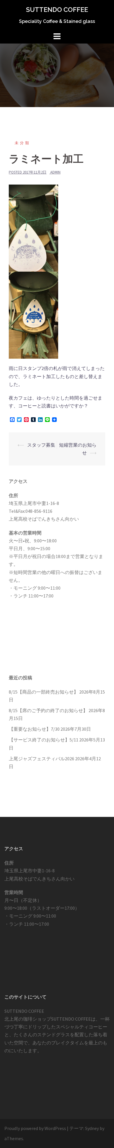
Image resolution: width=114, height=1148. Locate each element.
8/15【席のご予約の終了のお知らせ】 (48, 710)
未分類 (22, 142)
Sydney (92, 1128)
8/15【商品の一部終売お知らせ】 (43, 692)
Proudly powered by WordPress (35, 1128)
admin (55, 172)
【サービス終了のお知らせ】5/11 (43, 740)
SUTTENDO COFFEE (57, 9)
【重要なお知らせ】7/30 (34, 729)
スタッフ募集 (41, 445)
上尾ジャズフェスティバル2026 (41, 758)
